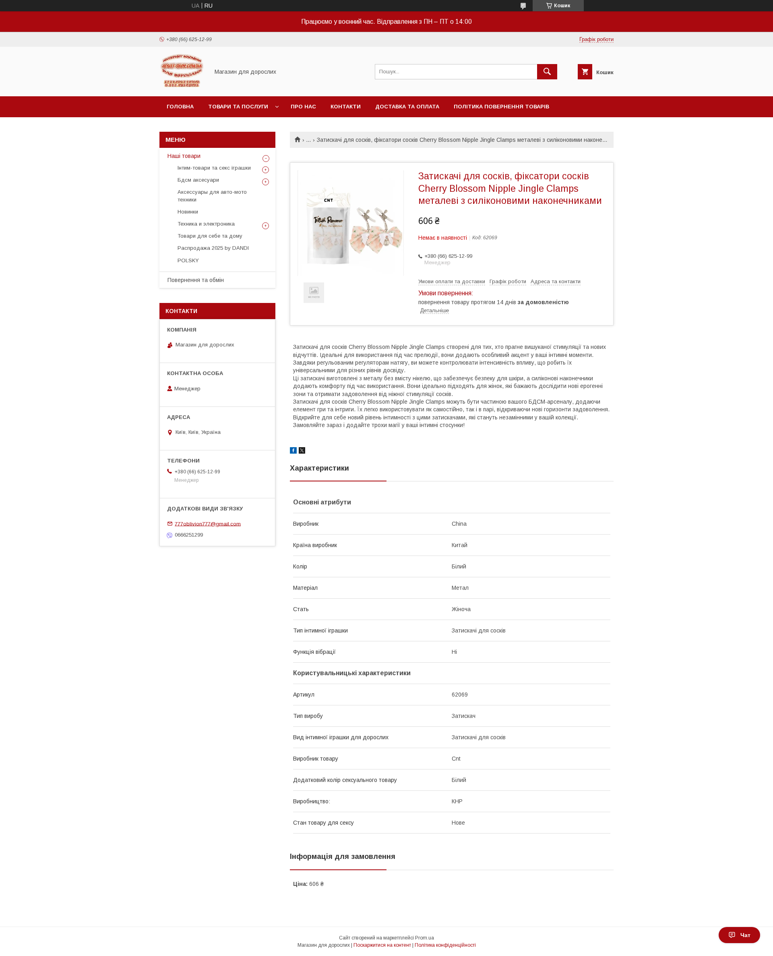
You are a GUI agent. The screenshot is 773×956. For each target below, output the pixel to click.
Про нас (303, 107)
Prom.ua (424, 938)
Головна (180, 107)
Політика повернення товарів (501, 107)
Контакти (346, 107)
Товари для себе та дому (210, 236)
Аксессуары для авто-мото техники (212, 195)
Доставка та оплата (407, 107)
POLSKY (188, 260)
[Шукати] (547, 71)
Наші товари (183, 156)
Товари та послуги (238, 107)
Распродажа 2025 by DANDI (213, 248)
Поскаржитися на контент (382, 945)
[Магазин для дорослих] (182, 86)
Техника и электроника (206, 224)
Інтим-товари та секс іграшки (214, 168)
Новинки (188, 212)
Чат (745, 935)
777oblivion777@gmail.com (208, 524)
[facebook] (293, 451)
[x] (302, 451)
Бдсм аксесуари (198, 180)
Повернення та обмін (195, 280)
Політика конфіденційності (445, 945)
